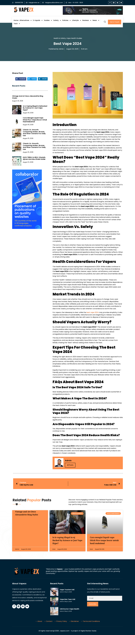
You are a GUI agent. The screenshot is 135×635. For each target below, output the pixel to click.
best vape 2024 (92, 312)
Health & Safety (60, 38)
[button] (20, 78)
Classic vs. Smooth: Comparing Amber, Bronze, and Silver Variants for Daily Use (34, 133)
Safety (56, 20)
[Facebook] (110, 2)
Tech (16, 23)
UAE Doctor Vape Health (69, 609)
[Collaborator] (27, 228)
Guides (47, 20)
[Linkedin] (18, 606)
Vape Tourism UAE (67, 589)
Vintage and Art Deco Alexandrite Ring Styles (27, 97)
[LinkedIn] (113, 2)
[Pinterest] (117, 2)
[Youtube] (121, 2)
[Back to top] (130, 630)
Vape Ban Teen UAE (67, 599)
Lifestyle (75, 20)
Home (16, 20)
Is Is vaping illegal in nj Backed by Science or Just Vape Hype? (35, 108)
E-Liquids (36, 20)
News (95, 20)
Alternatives (24, 20)
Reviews (85, 20)
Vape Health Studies (74, 38)
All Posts (70, 465)
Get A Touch (114, 22)
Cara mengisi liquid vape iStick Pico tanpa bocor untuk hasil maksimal (35, 120)
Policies (65, 20)
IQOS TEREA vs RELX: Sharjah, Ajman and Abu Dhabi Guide (34, 158)
